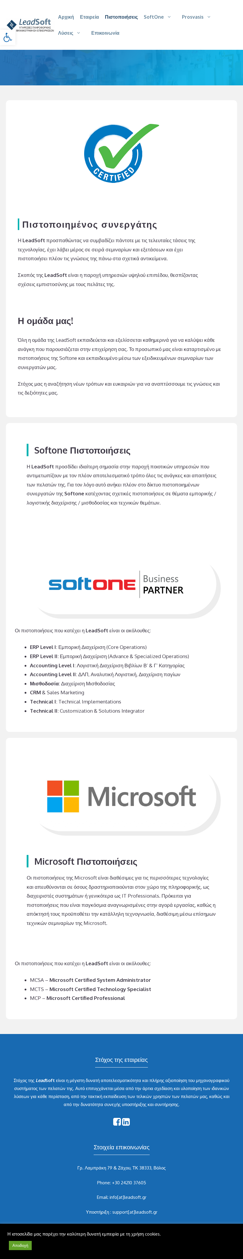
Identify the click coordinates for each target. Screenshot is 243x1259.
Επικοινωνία (105, 33)
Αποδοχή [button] (20, 1245)
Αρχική (66, 17)
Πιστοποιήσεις (121, 17)
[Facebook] (117, 1123)
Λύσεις (65, 33)
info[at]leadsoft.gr (128, 1197)
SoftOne (154, 17)
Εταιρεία (89, 17)
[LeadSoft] (30, 24)
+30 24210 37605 (129, 1182)
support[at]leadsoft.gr (134, 1212)
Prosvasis (193, 17)
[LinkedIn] (126, 1123)
